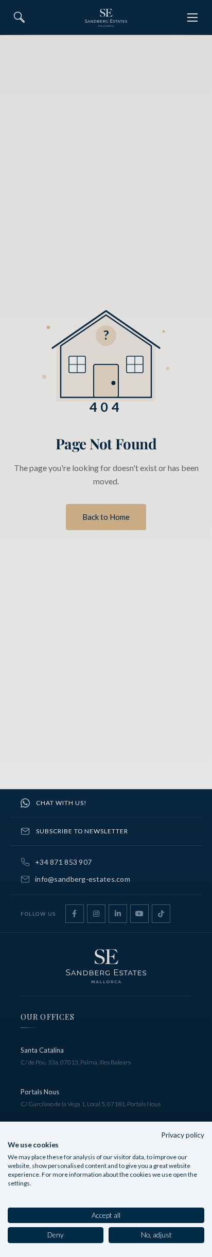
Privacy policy (182, 1134)
